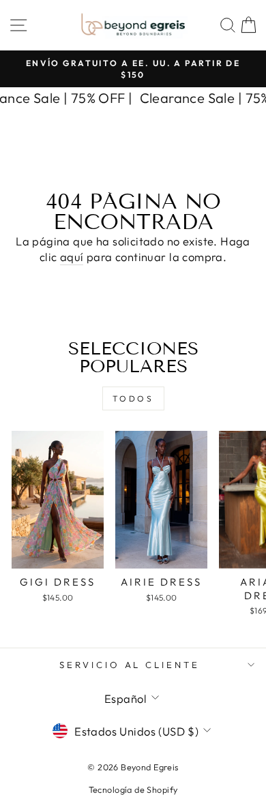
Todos (133, 398)
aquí (72, 257)
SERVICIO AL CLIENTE (130, 664)
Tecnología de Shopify (133, 789)
